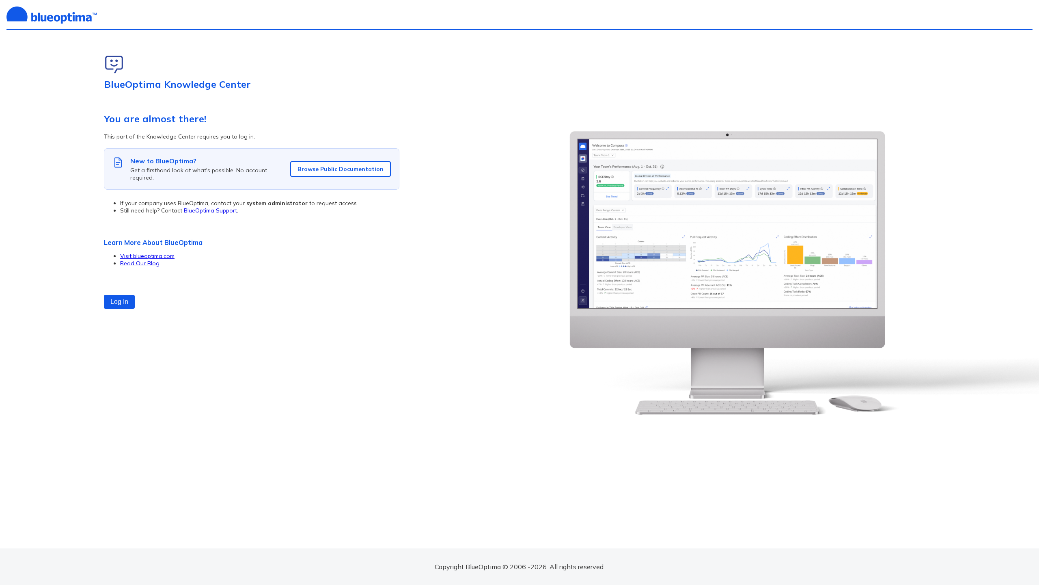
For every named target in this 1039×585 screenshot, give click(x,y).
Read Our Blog (140, 263)
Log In (119, 301)
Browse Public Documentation (340, 169)
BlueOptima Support (210, 210)
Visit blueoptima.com (147, 256)
